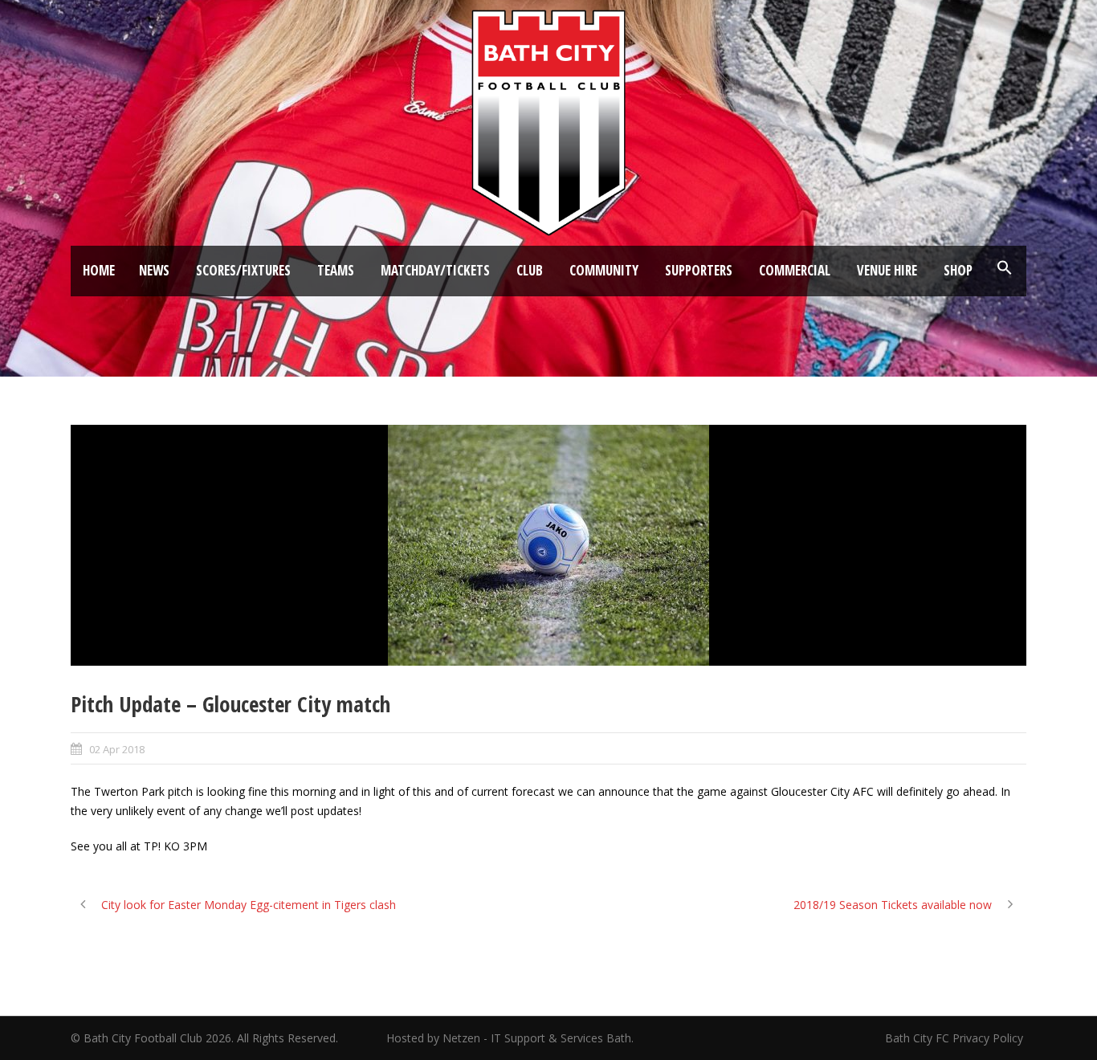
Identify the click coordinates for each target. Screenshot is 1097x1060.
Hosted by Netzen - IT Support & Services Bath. (510, 1038)
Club (529, 270)
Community (603, 270)
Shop (958, 270)
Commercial (794, 270)
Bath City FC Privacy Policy (955, 1038)
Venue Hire (887, 270)
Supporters (698, 270)
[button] (1005, 268)
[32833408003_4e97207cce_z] (548, 545)
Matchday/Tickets (435, 270)
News (154, 270)
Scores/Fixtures (243, 270)
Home (99, 270)
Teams (335, 270)
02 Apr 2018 (117, 749)
